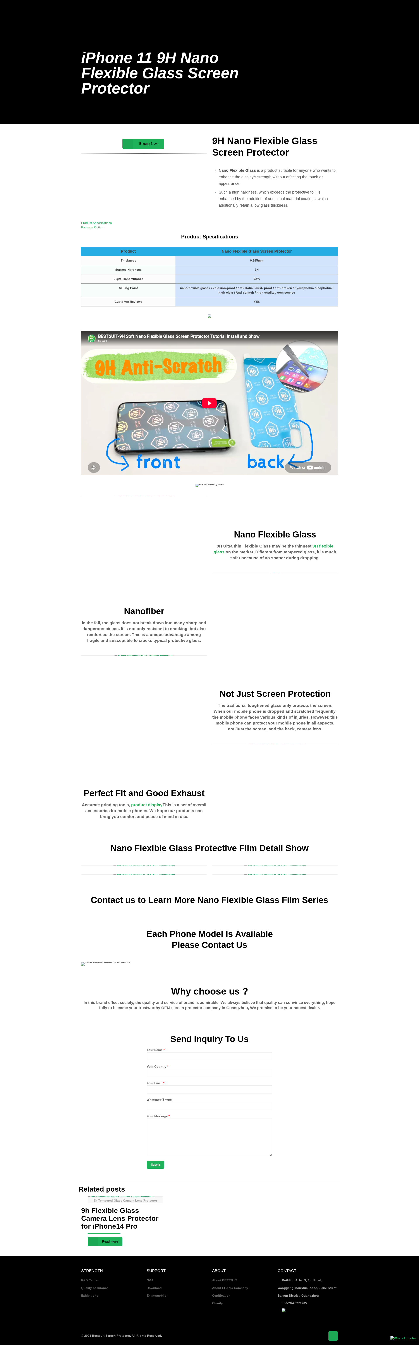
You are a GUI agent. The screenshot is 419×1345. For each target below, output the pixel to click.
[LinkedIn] (406, 6)
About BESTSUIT (224, 1280)
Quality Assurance (94, 1288)
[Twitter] (395, 6)
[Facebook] (389, 6)
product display (146, 805)
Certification (221, 1295)
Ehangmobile (156, 1295)
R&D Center (89, 1280)
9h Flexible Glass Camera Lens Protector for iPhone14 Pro (119, 1218)
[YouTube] (400, 6)
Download (154, 1288)
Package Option (92, 227)
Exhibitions (89, 1295)
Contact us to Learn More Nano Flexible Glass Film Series (209, 900)
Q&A (150, 1280)
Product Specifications (96, 222)
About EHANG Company (230, 1288)
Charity (217, 1303)
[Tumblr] (412, 6)
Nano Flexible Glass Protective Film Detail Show (209, 848)
